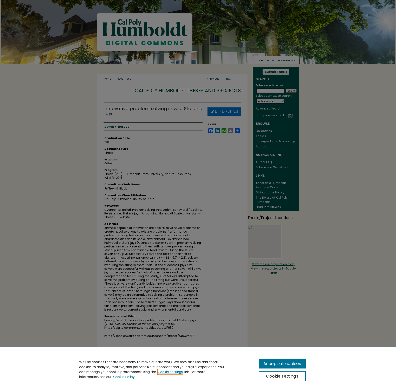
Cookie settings (170, 372)
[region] (198, 369)
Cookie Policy (124, 376)
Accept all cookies (282, 363)
